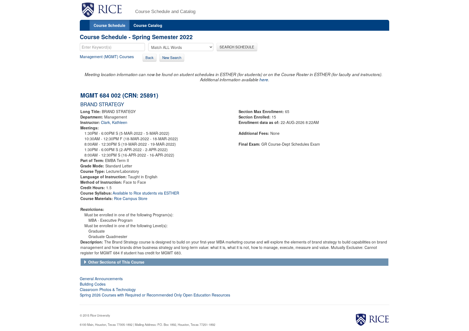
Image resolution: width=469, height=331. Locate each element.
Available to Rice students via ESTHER (146, 193)
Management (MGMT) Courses (107, 56)
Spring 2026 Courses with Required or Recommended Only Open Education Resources (155, 295)
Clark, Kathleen (114, 122)
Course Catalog (148, 25)
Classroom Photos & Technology (108, 289)
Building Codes (93, 284)
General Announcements (101, 278)
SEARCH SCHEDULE (237, 46)
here (263, 79)
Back (149, 57)
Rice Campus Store (130, 198)
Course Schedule (109, 25)
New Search (171, 57)
